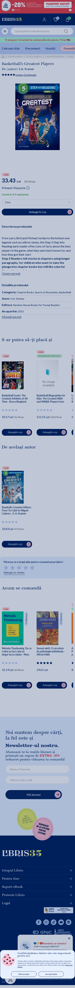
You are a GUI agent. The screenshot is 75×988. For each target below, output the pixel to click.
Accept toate (51, 974)
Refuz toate (24, 974)
